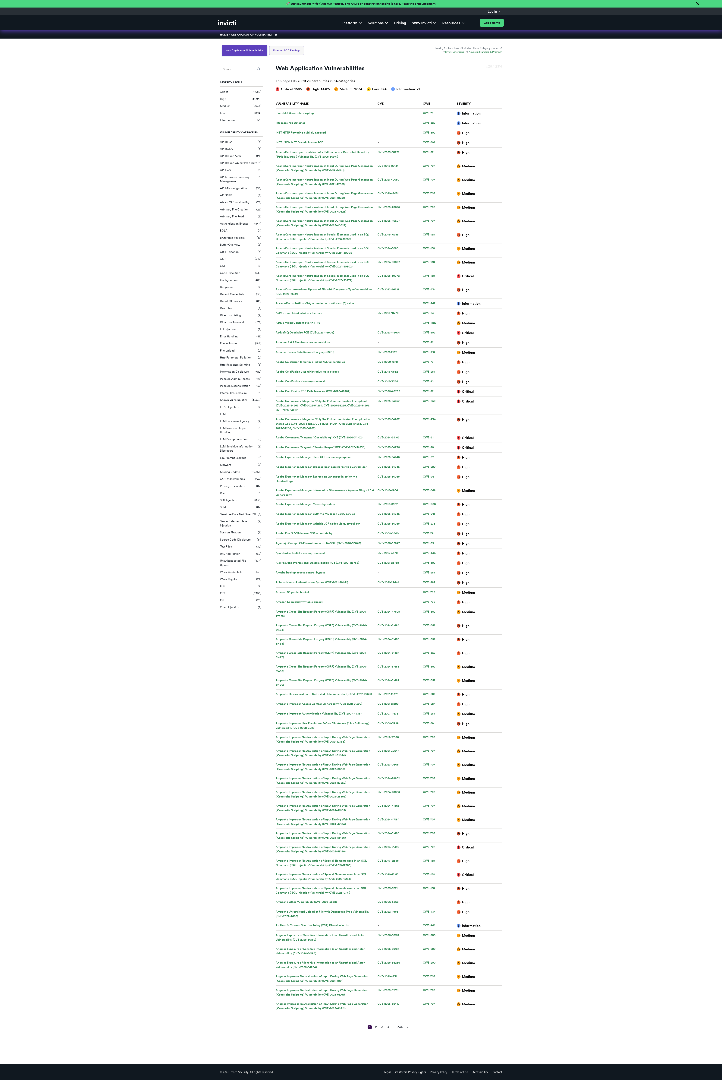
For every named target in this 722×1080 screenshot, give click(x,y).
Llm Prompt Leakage (240, 457)
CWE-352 (429, 611)
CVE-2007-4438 (388, 713)
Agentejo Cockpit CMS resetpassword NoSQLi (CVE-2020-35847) (318, 543)
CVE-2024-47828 (389, 611)
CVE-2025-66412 (388, 1004)
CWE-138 (429, 234)
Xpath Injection (240, 607)
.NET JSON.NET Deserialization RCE (299, 142)
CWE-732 (429, 592)
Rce (240, 493)
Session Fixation (240, 532)
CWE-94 (428, 476)
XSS (240, 593)
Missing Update (240, 472)
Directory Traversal (240, 322)
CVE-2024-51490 (388, 847)
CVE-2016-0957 (388, 504)
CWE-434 (429, 289)
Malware (240, 464)
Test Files (240, 546)
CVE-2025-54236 (389, 447)
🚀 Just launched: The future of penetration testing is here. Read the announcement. (361, 3)
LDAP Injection (240, 407)
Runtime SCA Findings (286, 50)
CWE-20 (428, 447)
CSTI (240, 266)
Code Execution (240, 273)
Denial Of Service (240, 301)
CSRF (240, 259)
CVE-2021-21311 (387, 352)
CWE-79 (428, 113)
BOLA (240, 230)
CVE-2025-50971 (388, 152)
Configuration (240, 280)
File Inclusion (240, 343)
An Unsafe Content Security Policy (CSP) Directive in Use (312, 925)
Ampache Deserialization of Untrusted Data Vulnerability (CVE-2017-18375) (324, 694)
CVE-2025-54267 (389, 401)
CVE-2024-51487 (388, 653)
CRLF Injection (240, 252)
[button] (494, 11)
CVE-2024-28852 (389, 778)
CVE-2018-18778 (388, 313)
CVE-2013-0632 (388, 371)
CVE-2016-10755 (388, 234)
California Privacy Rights (410, 1072)
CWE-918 (429, 352)
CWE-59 (428, 723)
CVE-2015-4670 (388, 553)
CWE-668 (429, 490)
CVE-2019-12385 (388, 860)
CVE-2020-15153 (388, 874)
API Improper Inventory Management (240, 179)
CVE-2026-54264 (389, 962)
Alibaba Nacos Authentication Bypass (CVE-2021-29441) (312, 582)
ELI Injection (240, 329)
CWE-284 (429, 704)
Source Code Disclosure (240, 539)
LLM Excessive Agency (240, 421)
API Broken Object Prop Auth (240, 163)
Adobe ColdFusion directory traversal (300, 381)
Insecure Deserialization (240, 385)
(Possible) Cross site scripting (295, 113)
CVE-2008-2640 (388, 533)
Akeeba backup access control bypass (300, 572)
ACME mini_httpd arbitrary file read (299, 313)
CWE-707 (429, 166)
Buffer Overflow (240, 244)
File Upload (240, 350)
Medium (240, 106)
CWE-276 (429, 523)
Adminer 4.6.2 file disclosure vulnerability (303, 342)
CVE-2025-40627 (389, 221)
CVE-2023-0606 (388, 764)
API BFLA (240, 142)
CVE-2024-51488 (388, 666)
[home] (227, 22)
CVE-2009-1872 (388, 362)
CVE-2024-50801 (388, 248)
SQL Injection (240, 500)
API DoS (240, 170)
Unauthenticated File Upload (240, 563)
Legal (387, 1072)
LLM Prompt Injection (240, 439)
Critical (240, 91)
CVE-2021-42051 (388, 193)
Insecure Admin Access (240, 379)
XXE (240, 600)
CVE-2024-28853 (389, 792)
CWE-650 (429, 401)
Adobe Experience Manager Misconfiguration (305, 504)
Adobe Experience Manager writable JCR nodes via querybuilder (318, 523)
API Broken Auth (240, 156)
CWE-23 (428, 313)
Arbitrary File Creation (240, 209)
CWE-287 (429, 371)
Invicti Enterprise (454, 51)
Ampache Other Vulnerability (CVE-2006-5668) (306, 902)
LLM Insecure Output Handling (240, 430)
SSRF (240, 507)
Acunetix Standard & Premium (485, 51)
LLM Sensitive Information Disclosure (240, 449)
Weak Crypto (240, 579)
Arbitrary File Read (240, 216)
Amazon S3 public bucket (292, 592)
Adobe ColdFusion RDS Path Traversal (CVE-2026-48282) (313, 391)
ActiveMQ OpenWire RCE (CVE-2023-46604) (305, 332)
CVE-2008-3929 (388, 723)
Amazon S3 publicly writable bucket (299, 602)
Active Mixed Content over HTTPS (298, 322)
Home (224, 34)
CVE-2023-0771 (387, 888)
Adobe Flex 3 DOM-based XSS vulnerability (304, 533)
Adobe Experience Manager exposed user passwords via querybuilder (321, 467)
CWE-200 (429, 467)
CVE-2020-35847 (389, 543)
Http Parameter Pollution (240, 357)
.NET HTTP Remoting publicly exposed (301, 132)
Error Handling (240, 336)
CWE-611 (428, 437)
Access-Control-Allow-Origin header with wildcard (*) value (315, 303)
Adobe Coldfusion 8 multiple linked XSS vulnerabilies (310, 362)
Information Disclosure (240, 371)
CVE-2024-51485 (388, 639)
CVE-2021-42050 (388, 179)
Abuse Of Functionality (240, 202)
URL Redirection (240, 553)
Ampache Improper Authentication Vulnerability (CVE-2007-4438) (319, 713)
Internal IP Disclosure (240, 393)
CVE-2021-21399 (388, 704)
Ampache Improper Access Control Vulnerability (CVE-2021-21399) (319, 704)
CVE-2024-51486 (388, 833)
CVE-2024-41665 (388, 805)
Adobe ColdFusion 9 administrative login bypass (307, 371)
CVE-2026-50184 (388, 949)
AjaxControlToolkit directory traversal (300, 553)
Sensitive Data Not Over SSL (240, 514)
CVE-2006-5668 (388, 902)
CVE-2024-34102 (388, 437)
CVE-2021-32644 (388, 751)
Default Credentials (240, 294)
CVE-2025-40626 (389, 207)
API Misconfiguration (240, 188)
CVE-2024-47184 (388, 819)
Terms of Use (460, 1072)
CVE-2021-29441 (388, 582)
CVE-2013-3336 (388, 381)
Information (240, 120)
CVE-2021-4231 (387, 976)
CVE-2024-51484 (388, 625)
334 (400, 1027)
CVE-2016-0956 (388, 490)
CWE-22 (428, 152)
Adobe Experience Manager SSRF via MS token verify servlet (315, 514)
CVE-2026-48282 (389, 391)
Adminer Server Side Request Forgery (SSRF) (305, 352)
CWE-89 (428, 543)
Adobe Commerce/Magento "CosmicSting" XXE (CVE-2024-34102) (319, 437)
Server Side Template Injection (240, 523)
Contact (497, 1072)
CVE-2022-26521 (388, 289)
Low (240, 113)
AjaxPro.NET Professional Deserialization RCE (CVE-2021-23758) (317, 562)
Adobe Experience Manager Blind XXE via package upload (313, 457)
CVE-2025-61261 (388, 990)
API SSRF (240, 195)
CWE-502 (429, 132)
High (240, 99)
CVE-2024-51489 (388, 680)
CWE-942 (429, 303)
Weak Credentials (240, 572)
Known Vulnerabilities (240, 400)
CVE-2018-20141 (388, 166)
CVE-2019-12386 (388, 737)
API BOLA (240, 148)
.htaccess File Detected (291, 123)
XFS (240, 586)
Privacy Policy (438, 1072)
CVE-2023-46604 (389, 332)
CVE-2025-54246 (389, 457)
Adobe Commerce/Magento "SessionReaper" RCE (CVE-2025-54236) (320, 447)
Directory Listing (240, 315)
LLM (240, 414)
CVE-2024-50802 (389, 262)
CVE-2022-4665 (388, 911)
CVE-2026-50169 (388, 935)
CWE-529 (429, 123)
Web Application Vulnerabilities (254, 34)
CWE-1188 (429, 504)
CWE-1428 (429, 322)
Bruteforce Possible (240, 237)
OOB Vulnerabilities (240, 479)
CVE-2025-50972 (389, 275)
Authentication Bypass (240, 223)
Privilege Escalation (240, 486)
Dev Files (240, 308)
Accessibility (480, 1072)
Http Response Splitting (240, 364)
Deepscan (240, 287)
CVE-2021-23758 (388, 562)
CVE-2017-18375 (388, 694)
